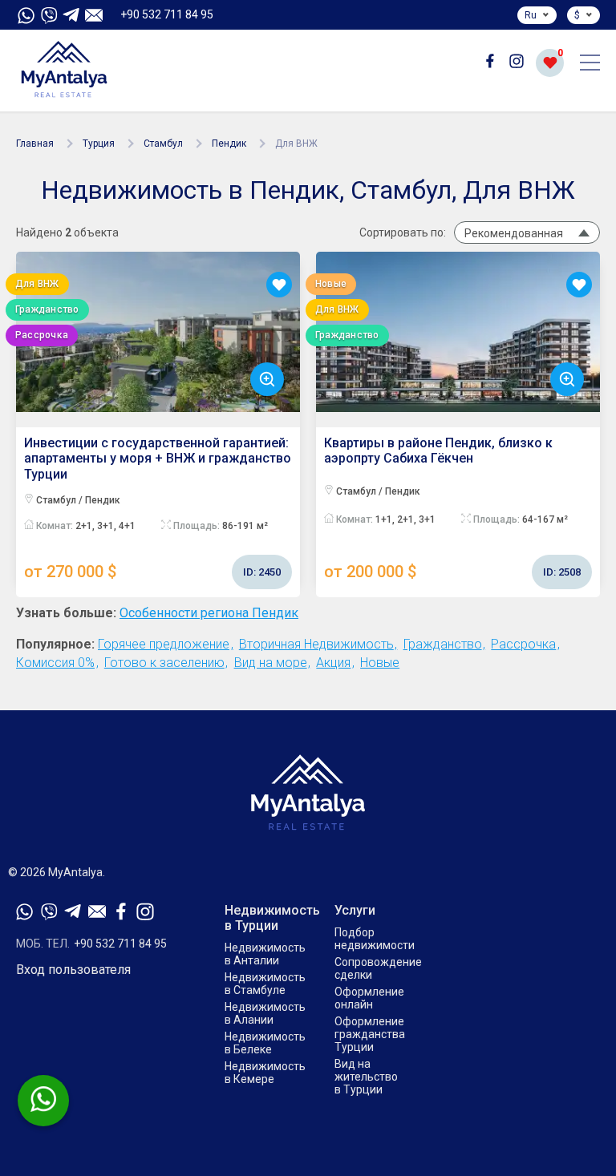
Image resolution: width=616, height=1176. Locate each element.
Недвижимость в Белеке (265, 1043)
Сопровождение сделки (378, 968)
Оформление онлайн (369, 998)
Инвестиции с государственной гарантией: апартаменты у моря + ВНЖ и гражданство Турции (157, 508)
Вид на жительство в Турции (366, 1076)
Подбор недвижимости (374, 939)
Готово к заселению (164, 662)
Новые (379, 662)
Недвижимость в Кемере (265, 1072)
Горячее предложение (163, 644)
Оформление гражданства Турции (369, 1034)
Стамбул (163, 143)
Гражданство (442, 644)
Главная (35, 143)
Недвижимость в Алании (265, 1013)
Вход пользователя (73, 970)
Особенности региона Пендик (209, 613)
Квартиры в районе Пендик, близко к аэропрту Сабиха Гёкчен (452, 508)
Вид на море (270, 662)
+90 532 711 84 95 (166, 14)
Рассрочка (523, 644)
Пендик (229, 143)
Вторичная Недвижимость (316, 644)
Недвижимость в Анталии (265, 954)
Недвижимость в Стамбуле (265, 983)
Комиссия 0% (55, 662)
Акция (333, 662)
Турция (99, 143)
